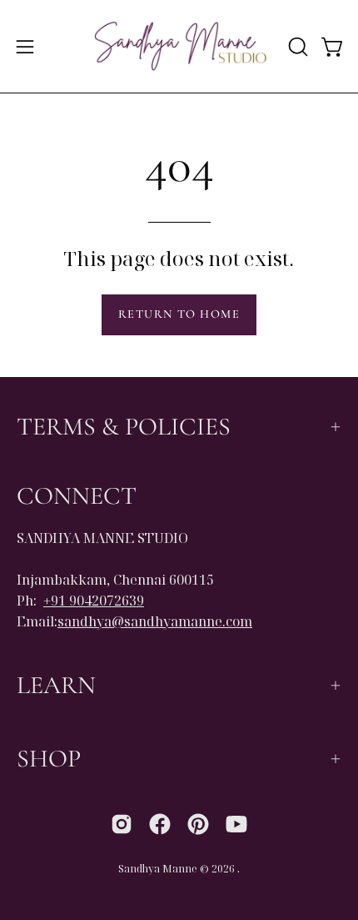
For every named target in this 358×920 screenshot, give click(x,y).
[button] (296, 46)
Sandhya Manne (157, 869)
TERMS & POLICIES (124, 426)
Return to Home (179, 314)
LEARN (56, 685)
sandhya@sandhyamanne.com (154, 621)
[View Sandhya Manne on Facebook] (159, 824)
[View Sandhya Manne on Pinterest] (198, 824)
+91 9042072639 (93, 600)
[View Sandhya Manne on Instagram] (121, 824)
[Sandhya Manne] (179, 46)
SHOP (49, 758)
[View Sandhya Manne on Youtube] (236, 824)
